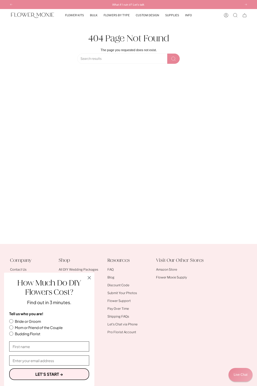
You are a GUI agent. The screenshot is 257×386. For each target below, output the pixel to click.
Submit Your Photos (122, 293)
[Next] (246, 4)
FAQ (110, 269)
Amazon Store (166, 269)
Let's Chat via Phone (122, 324)
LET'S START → (49, 374)
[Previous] (11, 4)
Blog (110, 277)
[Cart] (244, 15)
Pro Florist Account (121, 332)
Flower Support (119, 301)
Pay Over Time (118, 309)
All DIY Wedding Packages (78, 269)
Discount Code (118, 285)
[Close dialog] (89, 277)
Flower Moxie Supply (171, 277)
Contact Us (18, 269)
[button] (74, 15)
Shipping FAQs (118, 316)
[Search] (173, 59)
